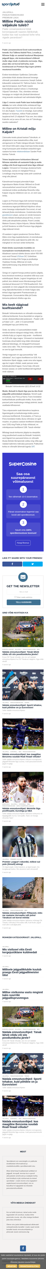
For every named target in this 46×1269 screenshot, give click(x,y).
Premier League (16, 859)
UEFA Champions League (25, 806)
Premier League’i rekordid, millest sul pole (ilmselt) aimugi (21, 863)
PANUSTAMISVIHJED (13, 15)
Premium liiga (10, 17)
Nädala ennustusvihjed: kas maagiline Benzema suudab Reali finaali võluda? (21, 755)
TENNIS (26, 702)
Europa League (8, 649)
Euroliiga (6, 804)
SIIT (33, 447)
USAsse (20, 256)
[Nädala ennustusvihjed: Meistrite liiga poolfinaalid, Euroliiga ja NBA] (23, 787)
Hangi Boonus (23, 543)
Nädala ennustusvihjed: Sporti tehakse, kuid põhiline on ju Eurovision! (22, 706)
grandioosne (7, 215)
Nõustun (12, 1266)
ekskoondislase (23, 152)
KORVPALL (13, 751)
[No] (43, 1261)
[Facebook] (23, 1248)
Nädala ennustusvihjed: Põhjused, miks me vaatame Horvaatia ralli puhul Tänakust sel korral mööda (22, 915)
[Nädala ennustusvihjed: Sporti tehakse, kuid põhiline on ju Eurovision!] (23, 685)
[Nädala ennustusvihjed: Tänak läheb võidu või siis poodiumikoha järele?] (23, 631)
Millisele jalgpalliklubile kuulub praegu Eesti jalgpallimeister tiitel (21, 972)
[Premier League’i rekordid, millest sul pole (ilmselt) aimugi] (23, 841)
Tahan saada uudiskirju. (24, 597)
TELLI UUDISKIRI (23, 602)
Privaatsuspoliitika (29, 1266)
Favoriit (19, 111)
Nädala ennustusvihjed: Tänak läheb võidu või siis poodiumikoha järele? (20, 653)
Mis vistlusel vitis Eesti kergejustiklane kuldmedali (19, 951)
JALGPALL (7, 12)
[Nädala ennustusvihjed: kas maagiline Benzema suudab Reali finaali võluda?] (23, 734)
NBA (20, 751)
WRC (38, 649)
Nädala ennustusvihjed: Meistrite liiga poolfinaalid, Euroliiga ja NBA (21, 809)
